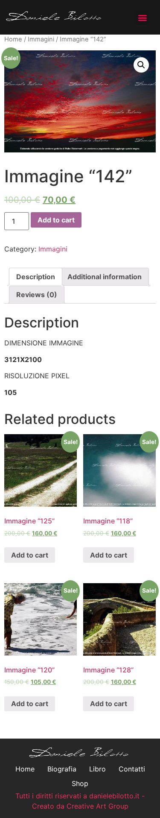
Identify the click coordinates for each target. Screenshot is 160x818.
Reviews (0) (36, 294)
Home (13, 39)
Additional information (104, 276)
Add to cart (56, 220)
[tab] (35, 277)
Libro (97, 769)
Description (35, 276)
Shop (80, 783)
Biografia (61, 769)
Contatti (132, 769)
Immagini (41, 39)
